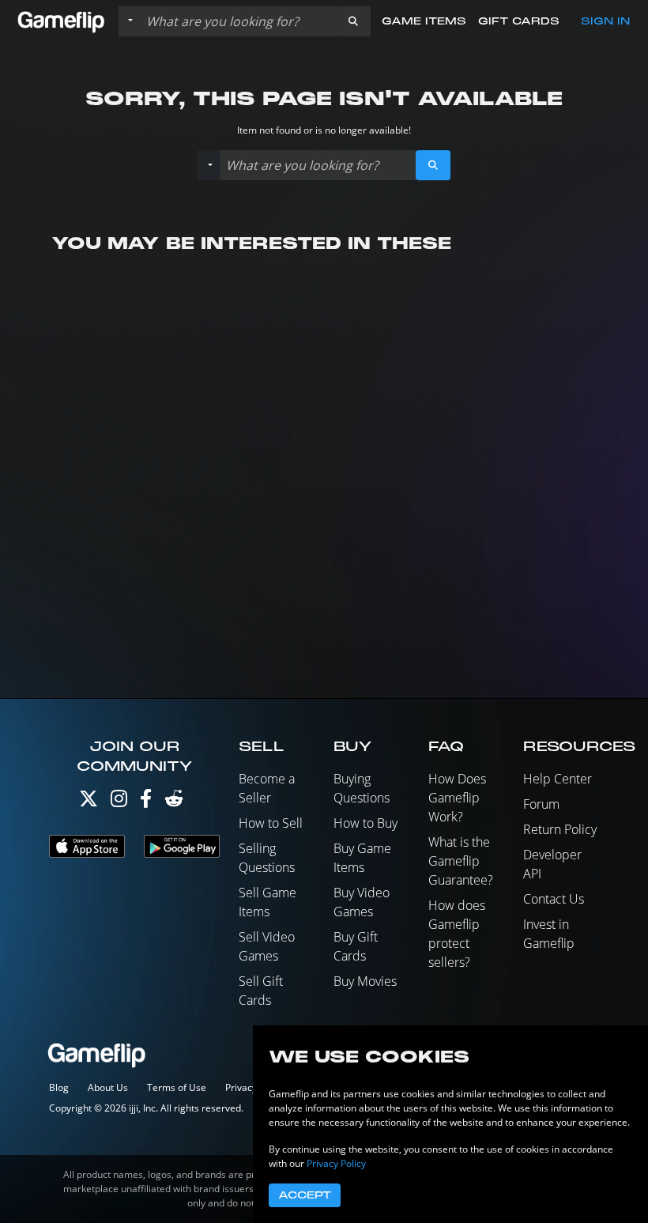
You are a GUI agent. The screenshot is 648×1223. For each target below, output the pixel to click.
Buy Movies (365, 981)
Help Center (557, 778)
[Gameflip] (61, 20)
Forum (541, 804)
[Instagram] (119, 802)
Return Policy (560, 829)
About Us (108, 1087)
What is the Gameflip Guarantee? (460, 861)
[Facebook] (146, 802)
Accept (304, 1195)
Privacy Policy (336, 1163)
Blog (59, 1087)
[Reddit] (173, 802)
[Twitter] (88, 802)
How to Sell (271, 823)
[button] (353, 21)
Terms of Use (176, 1087)
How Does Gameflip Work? (457, 797)
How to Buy (365, 823)
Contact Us (553, 899)
